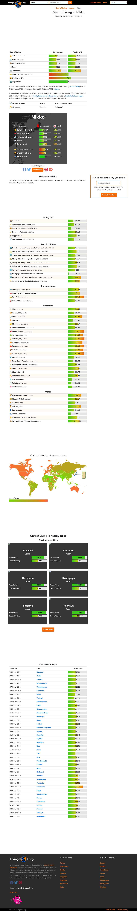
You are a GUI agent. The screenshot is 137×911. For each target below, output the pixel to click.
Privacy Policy (122, 910)
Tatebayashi (42, 761)
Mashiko (40, 742)
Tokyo (62, 863)
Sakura (39, 679)
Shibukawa (41, 779)
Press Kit (13, 892)
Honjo (39, 805)
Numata (40, 735)
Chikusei (40, 772)
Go (70, 2)
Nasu (39, 750)
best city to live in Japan (74, 96)
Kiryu (39, 705)
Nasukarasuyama (44, 727)
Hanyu (39, 798)
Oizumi (39, 764)
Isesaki (39, 776)
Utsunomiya (42, 683)
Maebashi (41, 787)
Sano (39, 720)
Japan (57, 89)
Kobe (62, 887)
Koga (39, 790)
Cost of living (95, 2)
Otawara (40, 690)
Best (105, 2)
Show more (48, 629)
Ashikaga (40, 716)
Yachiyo (40, 813)
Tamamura (41, 801)
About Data (110, 910)
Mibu (39, 694)
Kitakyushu (104, 883)
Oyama (39, 739)
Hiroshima (104, 870)
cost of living (75, 86)
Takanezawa (42, 687)
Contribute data (108, 195)
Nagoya (63, 873)
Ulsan (102, 873)
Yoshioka (40, 783)
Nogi (38, 768)
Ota (38, 746)
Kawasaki (64, 883)
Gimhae (103, 887)
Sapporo (63, 877)
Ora (38, 757)
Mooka (39, 731)
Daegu (102, 866)
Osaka (62, 870)
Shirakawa (41, 816)
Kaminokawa (42, 702)
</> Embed (37, 169)
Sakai (102, 877)
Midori (39, 724)
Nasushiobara (42, 713)
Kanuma (40, 672)
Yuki (38, 753)
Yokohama (64, 866)
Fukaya (39, 809)
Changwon (104, 880)
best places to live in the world (45, 96)
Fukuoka (63, 880)
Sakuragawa (42, 794)
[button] (24, 169)
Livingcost (78, 16)
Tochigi (39, 698)
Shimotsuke (42, 709)
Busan (102, 863)
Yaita (39, 676)
